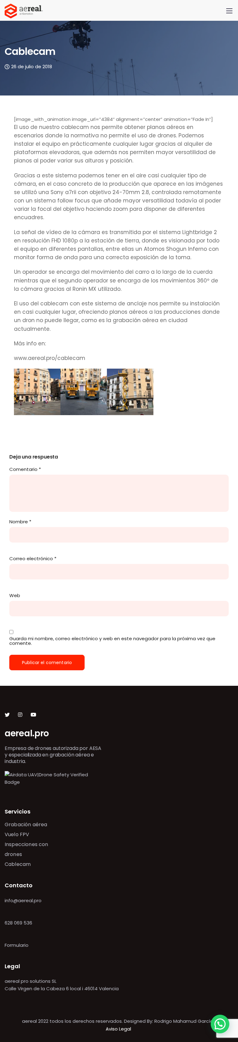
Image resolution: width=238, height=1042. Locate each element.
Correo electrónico (32, 558)
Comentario (25, 469)
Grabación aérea (26, 824)
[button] (220, 1024)
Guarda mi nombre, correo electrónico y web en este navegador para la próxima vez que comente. (112, 640)
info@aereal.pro (23, 900)
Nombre (20, 521)
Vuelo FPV (17, 834)
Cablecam (18, 864)
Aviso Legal (119, 1029)
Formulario (17, 945)
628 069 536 (18, 923)
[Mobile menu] (229, 10)
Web (14, 595)
